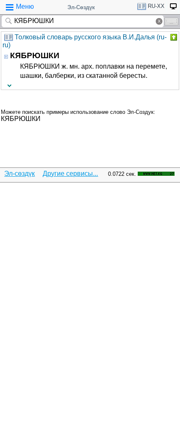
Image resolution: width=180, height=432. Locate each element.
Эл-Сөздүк (81, 7)
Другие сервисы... (70, 173)
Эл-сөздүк (19, 173)
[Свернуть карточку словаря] (173, 37)
